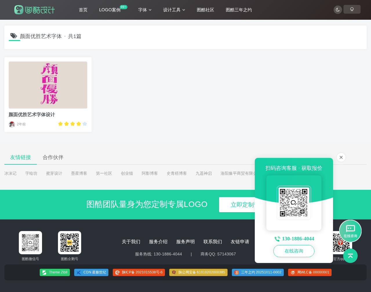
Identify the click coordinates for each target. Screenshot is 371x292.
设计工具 (172, 9)
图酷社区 (205, 9)
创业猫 (127, 173)
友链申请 (240, 241)
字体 (142, 9)
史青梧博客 (177, 173)
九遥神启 (204, 173)
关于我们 (131, 241)
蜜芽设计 (54, 173)
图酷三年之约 (239, 9)
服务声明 (185, 241)
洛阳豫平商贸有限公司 (241, 173)
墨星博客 (79, 173)
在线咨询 (294, 250)
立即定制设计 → (252, 204)
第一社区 (104, 173)
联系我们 (212, 241)
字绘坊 (31, 173)
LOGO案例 (112, 8)
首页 (83, 9)
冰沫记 (10, 173)
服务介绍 (158, 241)
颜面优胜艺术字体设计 (32, 114)
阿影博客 (150, 173)
